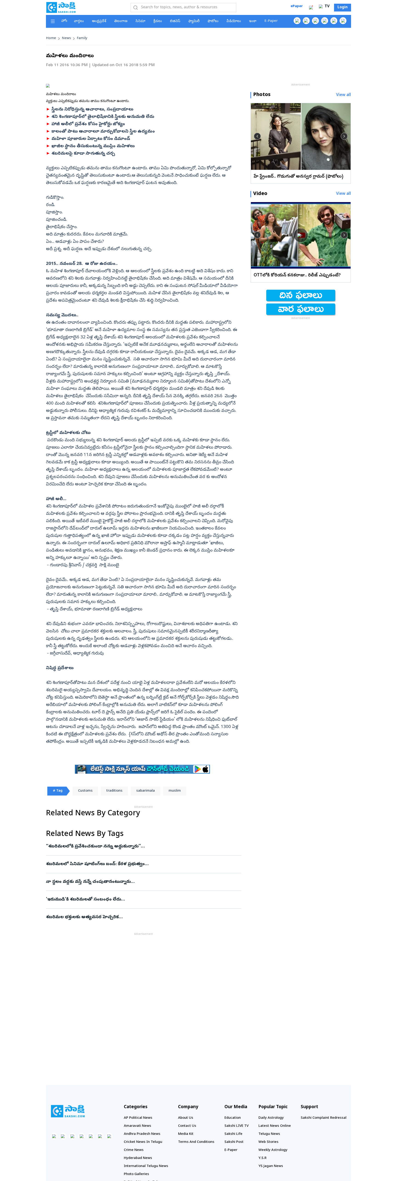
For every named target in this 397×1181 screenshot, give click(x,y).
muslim (175, 791)
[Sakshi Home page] (61, 7)
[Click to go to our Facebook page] (297, 20)
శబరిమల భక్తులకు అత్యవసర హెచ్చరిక (143, 917)
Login (342, 7)
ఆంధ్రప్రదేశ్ (99, 21)
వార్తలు (79, 21)
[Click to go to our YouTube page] (333, 20)
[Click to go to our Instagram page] (324, 20)
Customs (85, 791)
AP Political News (138, 1118)
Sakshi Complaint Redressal (323, 1118)
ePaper (297, 6)
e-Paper (271, 21)
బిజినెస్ (175, 21)
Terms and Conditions (196, 1142)
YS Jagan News (270, 1166)
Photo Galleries (136, 1174)
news (66, 38)
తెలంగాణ (121, 21)
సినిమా (140, 21)
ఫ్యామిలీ (194, 21)
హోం (64, 21)
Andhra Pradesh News (142, 1134)
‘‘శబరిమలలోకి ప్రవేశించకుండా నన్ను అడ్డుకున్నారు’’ (143, 847)
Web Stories (268, 1142)
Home (51, 38)
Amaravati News (137, 1126)
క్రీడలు (157, 21)
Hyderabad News (138, 1158)
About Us (185, 1118)
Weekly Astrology (272, 1150)
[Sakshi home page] (68, 1111)
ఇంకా (252, 21)
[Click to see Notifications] (310, 7)
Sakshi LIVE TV (236, 1126)
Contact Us (187, 1126)
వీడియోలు (234, 21)
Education (232, 1118)
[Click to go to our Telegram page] (99, 1136)
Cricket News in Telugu (143, 1142)
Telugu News (269, 1134)
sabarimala (145, 791)
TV (326, 6)
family (82, 38)
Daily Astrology (271, 1118)
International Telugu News (146, 1166)
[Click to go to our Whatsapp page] (306, 20)
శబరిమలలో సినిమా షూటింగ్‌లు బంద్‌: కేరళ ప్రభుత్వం (140, 864)
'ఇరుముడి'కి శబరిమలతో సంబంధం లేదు (142, 900)
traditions (114, 791)
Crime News (134, 1150)
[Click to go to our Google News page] (343, 20)
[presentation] (257, 136)
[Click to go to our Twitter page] (315, 20)
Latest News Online (274, 1126)
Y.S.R (262, 1158)
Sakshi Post (234, 1142)
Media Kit (185, 1134)
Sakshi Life (233, 1134)
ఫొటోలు (213, 21)
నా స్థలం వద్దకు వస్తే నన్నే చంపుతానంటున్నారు (141, 882)
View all (343, 95)
